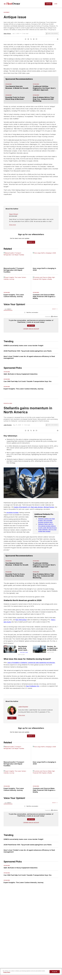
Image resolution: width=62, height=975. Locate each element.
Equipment (7, 12)
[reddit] (33, 39)
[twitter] (31, 39)
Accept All (54, 971)
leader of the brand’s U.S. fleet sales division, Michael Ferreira (34, 507)
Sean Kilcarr (7, 33)
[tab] (8, 309)
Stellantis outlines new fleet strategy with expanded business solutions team (46, 520)
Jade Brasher (8, 425)
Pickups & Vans (8, 403)
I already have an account (31, 328)
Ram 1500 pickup (21, 619)
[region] (31, 313)
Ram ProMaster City (32, 686)
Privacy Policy (6, 972)
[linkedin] (28, 39)
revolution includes (12, 512)
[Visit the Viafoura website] (54, 316)
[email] (36, 39)
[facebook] (25, 39)
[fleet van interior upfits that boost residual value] (10, 649)
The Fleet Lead (24, 652)
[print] (57, 39)
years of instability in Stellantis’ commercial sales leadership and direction (31, 662)
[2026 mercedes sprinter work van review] (39, 649)
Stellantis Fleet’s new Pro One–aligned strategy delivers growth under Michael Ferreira (47, 526)
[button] (5, 4)
